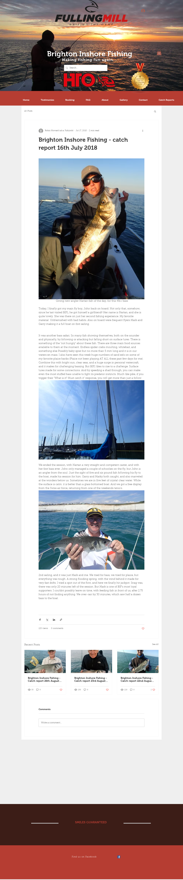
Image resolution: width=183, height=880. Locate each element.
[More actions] (142, 131)
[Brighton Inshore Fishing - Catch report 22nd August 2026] (138, 661)
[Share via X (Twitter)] (47, 619)
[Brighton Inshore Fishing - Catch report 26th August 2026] (45, 661)
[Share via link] (61, 619)
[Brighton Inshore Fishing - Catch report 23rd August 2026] (91, 661)
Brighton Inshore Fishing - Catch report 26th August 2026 (44, 679)
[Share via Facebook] (40, 619)
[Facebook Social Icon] (118, 856)
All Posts (28, 111)
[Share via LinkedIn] (54, 619)
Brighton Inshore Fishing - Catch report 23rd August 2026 (90, 679)
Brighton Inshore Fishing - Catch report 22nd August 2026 (137, 679)
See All (155, 644)
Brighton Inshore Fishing (89, 54)
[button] (159, 52)
